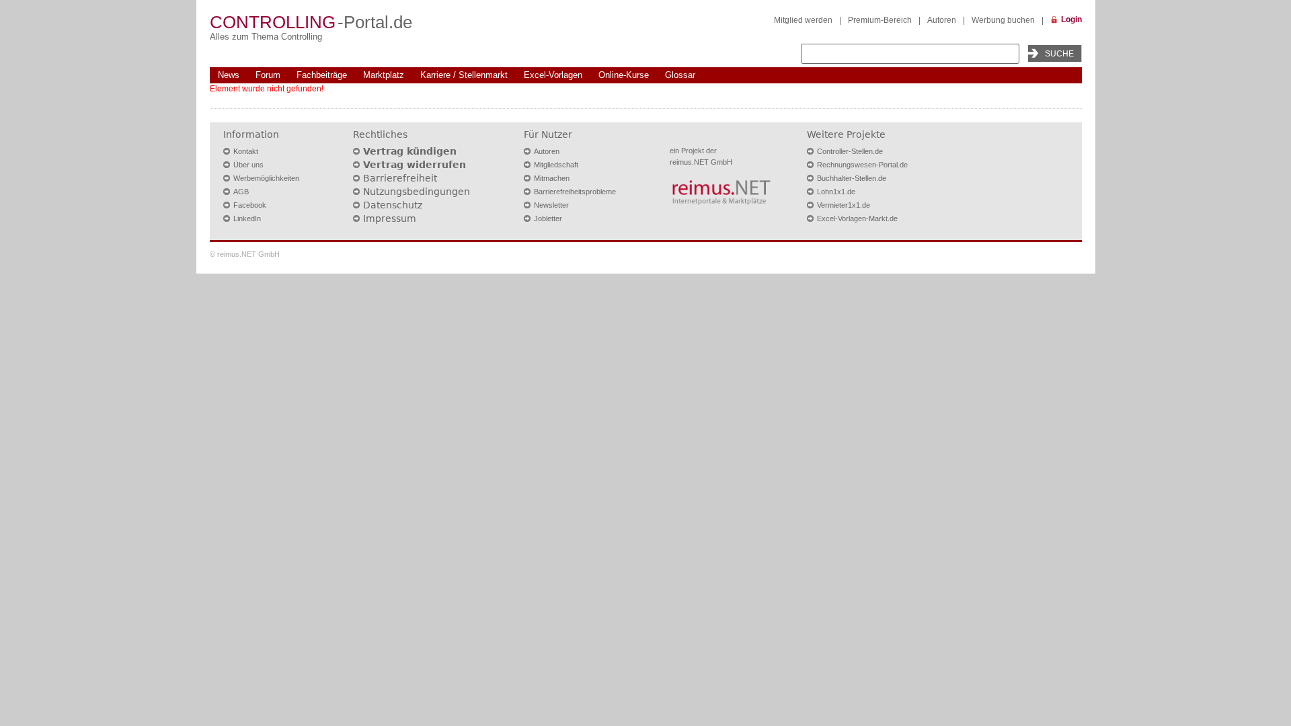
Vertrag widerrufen (414, 164)
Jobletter (548, 218)
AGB (241, 192)
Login (1071, 19)
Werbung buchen (1003, 20)
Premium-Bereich (880, 20)
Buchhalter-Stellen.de (851, 178)
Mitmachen (552, 178)
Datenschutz (392, 205)
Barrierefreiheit (400, 178)
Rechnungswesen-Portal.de (862, 165)
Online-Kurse (623, 75)
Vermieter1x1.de (843, 205)
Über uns (248, 165)
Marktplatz (383, 75)
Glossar (680, 75)
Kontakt (245, 151)
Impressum (389, 218)
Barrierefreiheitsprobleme (575, 192)
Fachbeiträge (322, 75)
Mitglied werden (803, 20)
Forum (268, 75)
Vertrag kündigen (410, 151)
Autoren (941, 20)
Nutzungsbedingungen (416, 191)
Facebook (249, 205)
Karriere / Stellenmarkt (464, 75)
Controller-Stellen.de (850, 151)
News (228, 75)
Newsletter (551, 205)
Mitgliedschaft (556, 165)
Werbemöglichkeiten (266, 178)
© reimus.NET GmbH (245, 254)
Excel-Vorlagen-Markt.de (857, 218)
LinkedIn (247, 218)
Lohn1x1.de (836, 192)
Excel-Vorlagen (553, 75)
